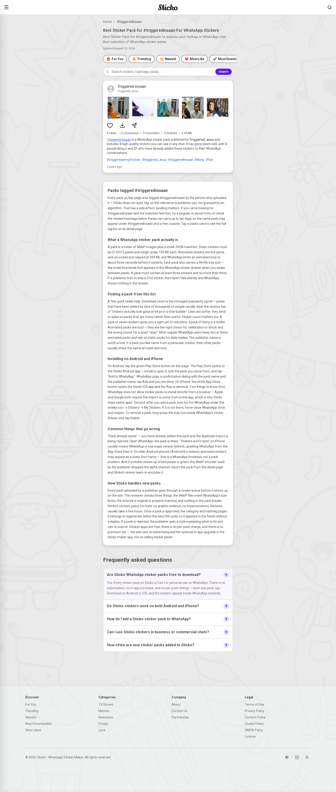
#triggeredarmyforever (124, 160)
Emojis (103, 724)
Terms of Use (254, 704)
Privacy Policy (254, 711)
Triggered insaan (119, 139)
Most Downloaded (38, 724)
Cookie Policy (254, 724)
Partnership (180, 717)
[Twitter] (307, 757)
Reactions (106, 717)
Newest (30, 717)
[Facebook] (287, 757)
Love (102, 730)
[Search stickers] (329, 7)
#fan (209, 160)
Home (107, 22)
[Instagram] (297, 757)
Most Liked (33, 730)
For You (30, 704)
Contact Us (179, 711)
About (176, 704)
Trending (31, 711)
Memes (104, 711)
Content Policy (255, 717)
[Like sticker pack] (110, 125)
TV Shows (106, 704)
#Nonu (199, 160)
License (250, 736)
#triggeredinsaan (180, 160)
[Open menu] (6, 7)
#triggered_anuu (154, 160)
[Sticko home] (168, 7)
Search (223, 71)
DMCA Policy (254, 730)
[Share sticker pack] (134, 125)
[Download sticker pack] (122, 125)
